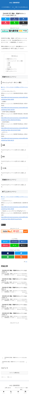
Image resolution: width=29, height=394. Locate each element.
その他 (9, 67)
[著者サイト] (7, 253)
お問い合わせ (8, 387)
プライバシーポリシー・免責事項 (21, 388)
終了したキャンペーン (12, 71)
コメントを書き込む (14, 372)
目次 (12, 56)
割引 (9, 65)
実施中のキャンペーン (12, 58)
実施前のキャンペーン (12, 69)
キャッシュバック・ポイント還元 (15, 60)
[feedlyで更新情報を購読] (7, 256)
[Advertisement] (14, 338)
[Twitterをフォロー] (21, 253)
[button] (26, 224)
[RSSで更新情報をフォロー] (21, 256)
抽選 (9, 63)
